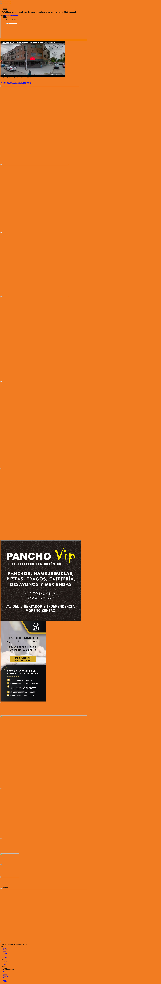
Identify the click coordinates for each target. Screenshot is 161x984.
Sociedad (2, 8)
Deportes (5, 956)
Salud (4, 980)
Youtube (4, 964)
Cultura (5, 10)
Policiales (5, 14)
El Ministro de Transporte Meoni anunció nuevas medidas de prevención (16, 83)
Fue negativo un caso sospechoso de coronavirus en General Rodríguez (16, 82)
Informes (5, 957)
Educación (5, 9)
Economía (5, 953)
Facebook (5, 961)
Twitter (4, 962)
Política (5, 8)
